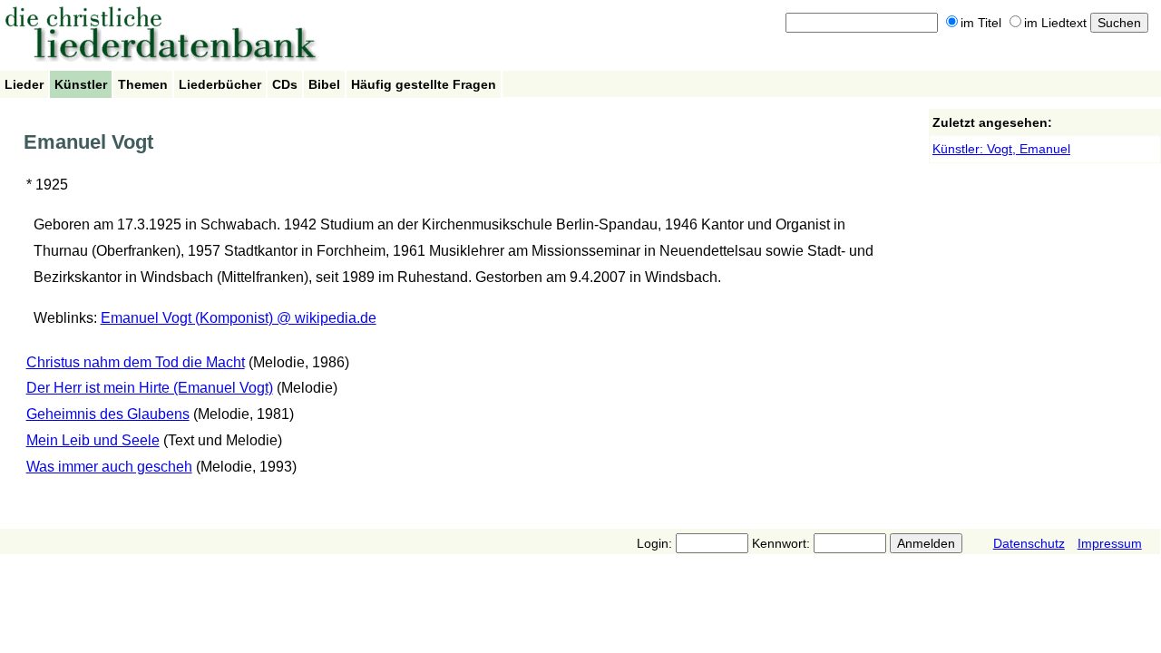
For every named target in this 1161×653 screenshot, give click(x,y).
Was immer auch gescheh (109, 466)
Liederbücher (220, 84)
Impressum (1110, 543)
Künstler (80, 84)
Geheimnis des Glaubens (108, 414)
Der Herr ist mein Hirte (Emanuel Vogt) (149, 387)
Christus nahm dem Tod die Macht (135, 362)
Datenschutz (1029, 543)
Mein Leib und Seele (93, 440)
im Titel (981, 22)
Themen (143, 84)
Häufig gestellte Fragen (423, 84)
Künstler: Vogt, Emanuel (1001, 148)
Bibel (324, 84)
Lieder (24, 84)
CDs (285, 84)
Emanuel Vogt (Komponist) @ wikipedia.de (238, 318)
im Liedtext (1055, 22)
